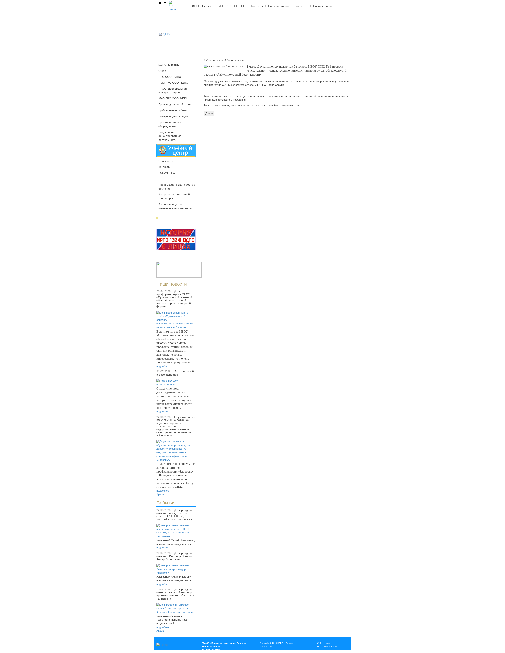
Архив (160, 494)
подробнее (162, 366)
